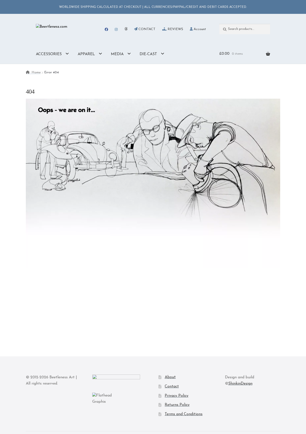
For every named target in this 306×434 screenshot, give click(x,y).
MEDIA (117, 54)
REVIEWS (175, 29)
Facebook (106, 29)
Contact (172, 386)
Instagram (116, 29)
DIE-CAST (148, 54)
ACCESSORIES (49, 54)
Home (36, 72)
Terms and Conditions (183, 414)
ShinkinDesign (240, 384)
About (170, 377)
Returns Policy (177, 405)
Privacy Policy (176, 396)
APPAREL (86, 54)
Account (199, 29)
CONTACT (146, 29)
